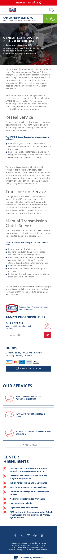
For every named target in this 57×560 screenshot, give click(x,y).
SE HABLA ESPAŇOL (27, 3)
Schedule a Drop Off (30, 368)
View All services (28, 444)
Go (47, 335)
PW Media (20, 547)
